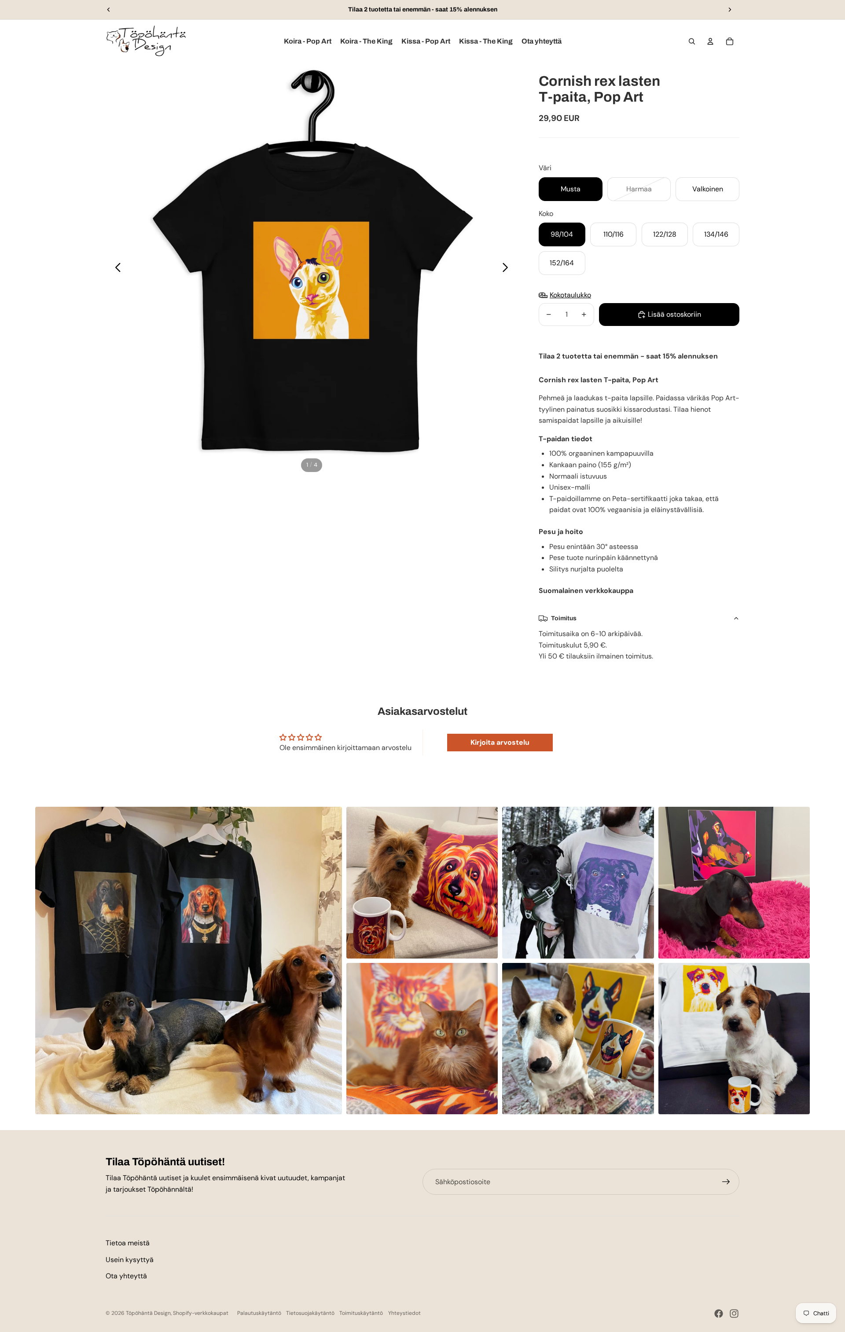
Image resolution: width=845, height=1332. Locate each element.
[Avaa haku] (692, 41)
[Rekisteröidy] (726, 1182)
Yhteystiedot (404, 1313)
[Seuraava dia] (729, 9)
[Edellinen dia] (108, 9)
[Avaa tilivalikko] (710, 41)
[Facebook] (718, 1313)
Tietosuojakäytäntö (310, 1313)
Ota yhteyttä (126, 1276)
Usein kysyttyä (130, 1259)
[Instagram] (734, 1313)
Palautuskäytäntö (259, 1313)
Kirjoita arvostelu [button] (499, 742)
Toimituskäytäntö (361, 1313)
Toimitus (564, 618)
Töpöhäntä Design (148, 1313)
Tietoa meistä (128, 1243)
